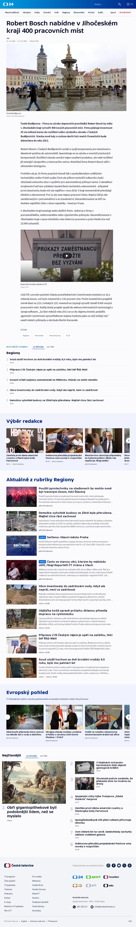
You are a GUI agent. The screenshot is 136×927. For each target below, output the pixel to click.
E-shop (7, 902)
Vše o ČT (8, 910)
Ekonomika (79, 12)
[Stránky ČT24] (78, 876)
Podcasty (8, 893)
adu (8, 38)
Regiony (66, 12)
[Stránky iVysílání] (111, 876)
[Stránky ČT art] (91, 885)
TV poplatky (9, 885)
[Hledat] (119, 4)
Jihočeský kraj (55, 335)
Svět (56, 12)
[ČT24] (8, 4)
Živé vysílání (9, 880)
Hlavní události (12, 12)
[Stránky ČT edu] (108, 885)
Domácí (47, 12)
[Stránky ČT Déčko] (77, 885)
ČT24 (68, 335)
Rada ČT (36, 893)
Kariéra (35, 897)
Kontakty (36, 910)
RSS (130, 921)
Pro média (37, 876)
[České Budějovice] (66, 77)
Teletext (8, 889)
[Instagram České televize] (108, 865)
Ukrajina (27, 12)
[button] (67, 256)
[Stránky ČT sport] (93, 876)
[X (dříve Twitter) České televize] (124, 865)
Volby (37, 12)
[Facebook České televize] (114, 865)
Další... (101, 12)
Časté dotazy (38, 906)
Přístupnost (52, 921)
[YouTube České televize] (119, 865)
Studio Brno (37, 885)
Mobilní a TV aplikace (13, 906)
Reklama (36, 880)
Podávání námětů (40, 902)
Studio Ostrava (39, 889)
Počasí (91, 12)
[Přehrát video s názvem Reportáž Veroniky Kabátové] (67, 256)
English (24, 921)
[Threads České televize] (130, 865)
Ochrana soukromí (37, 921)
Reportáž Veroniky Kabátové (32, 284)
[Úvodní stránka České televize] (19, 865)
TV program (9, 876)
